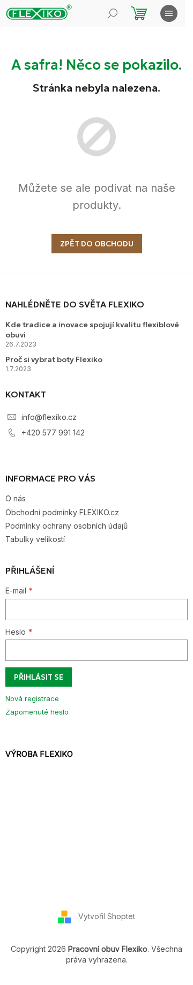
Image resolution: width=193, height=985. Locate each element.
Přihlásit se (38, 677)
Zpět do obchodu (96, 244)
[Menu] (169, 13)
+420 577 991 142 (53, 432)
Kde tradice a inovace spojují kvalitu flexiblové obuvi (92, 330)
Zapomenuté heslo (37, 712)
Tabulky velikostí (35, 539)
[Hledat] (112, 13)
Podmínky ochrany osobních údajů (66, 525)
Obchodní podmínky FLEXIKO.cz (62, 512)
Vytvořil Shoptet (106, 916)
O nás (15, 498)
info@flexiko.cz (49, 417)
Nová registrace (32, 698)
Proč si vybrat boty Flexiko (53, 359)
